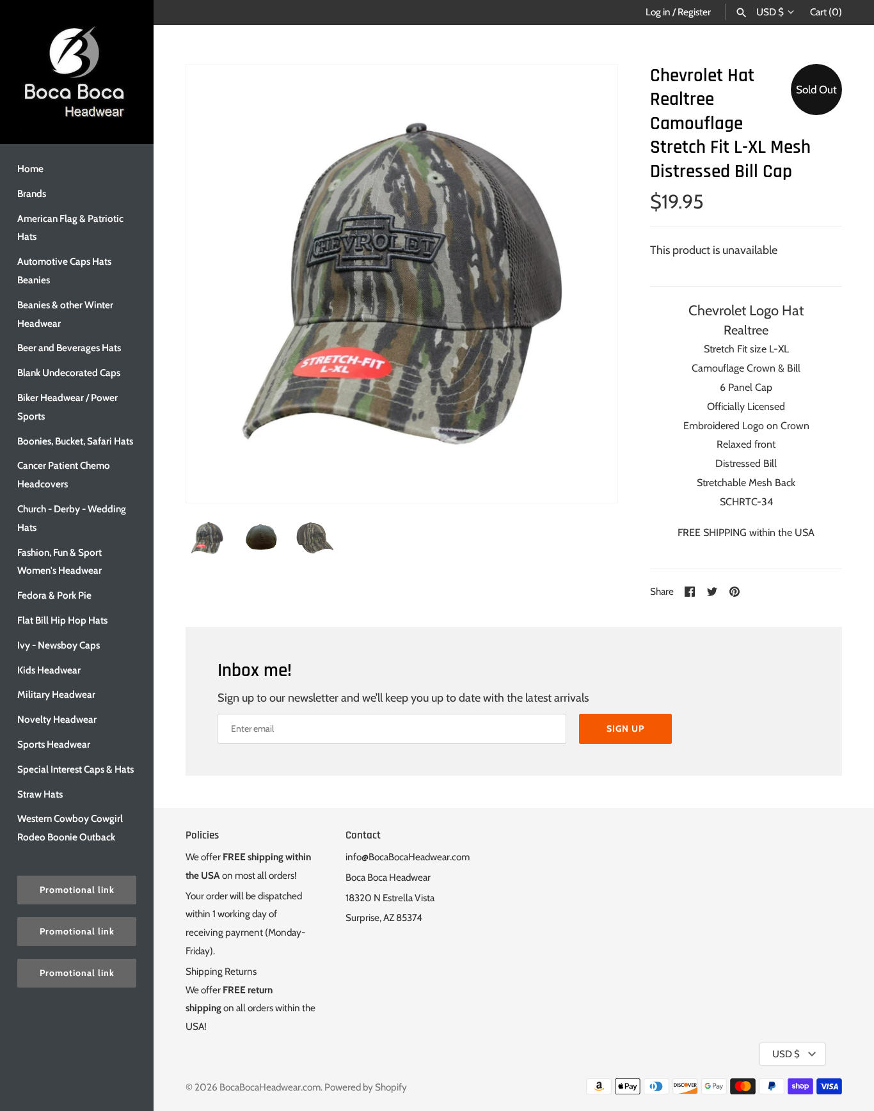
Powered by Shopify (365, 1087)
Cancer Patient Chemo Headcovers (63, 474)
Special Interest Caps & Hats (75, 769)
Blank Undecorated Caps (68, 372)
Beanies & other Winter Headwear (65, 314)
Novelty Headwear (57, 719)
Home (30, 168)
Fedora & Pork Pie (54, 595)
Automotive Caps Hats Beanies (64, 270)
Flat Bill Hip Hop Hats (62, 620)
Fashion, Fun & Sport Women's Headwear (59, 561)
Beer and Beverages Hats (69, 348)
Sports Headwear (53, 744)
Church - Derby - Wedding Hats (71, 518)
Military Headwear (56, 694)
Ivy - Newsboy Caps (58, 645)
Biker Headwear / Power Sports (67, 406)
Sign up (625, 728)
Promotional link (77, 889)
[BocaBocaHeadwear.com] (77, 72)
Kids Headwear (49, 670)
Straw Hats (40, 794)
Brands (31, 193)
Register (694, 12)
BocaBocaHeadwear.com (270, 1087)
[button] (590, 283)
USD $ (770, 12)
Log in (658, 12)
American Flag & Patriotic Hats (70, 227)
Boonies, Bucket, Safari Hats (75, 441)
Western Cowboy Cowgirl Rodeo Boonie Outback (70, 827)
